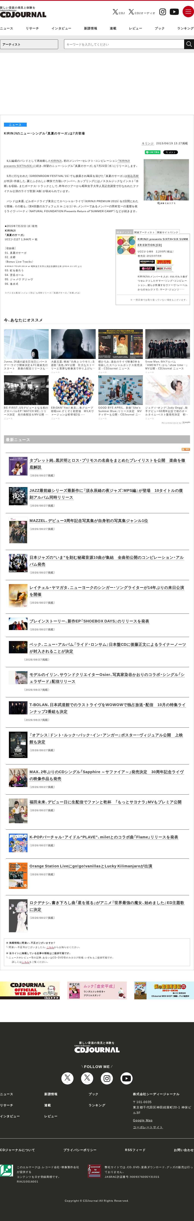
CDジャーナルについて (17, 1149)
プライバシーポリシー (80, 1149)
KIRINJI (56, 160)
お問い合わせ (184, 1149)
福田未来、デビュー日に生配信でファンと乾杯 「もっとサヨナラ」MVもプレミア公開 (106, 801)
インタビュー (62, 28)
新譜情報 (90, 28)
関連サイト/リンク (167, 232)
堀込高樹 (133, 176)
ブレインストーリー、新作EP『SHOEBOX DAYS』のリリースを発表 (89, 621)
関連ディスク (124, 232)
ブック (160, 28)
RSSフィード (135, 1149)
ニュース (6, 28)
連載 (113, 28)
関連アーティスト (144, 232)
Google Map (143, 1120)
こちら (50, 947)
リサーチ (32, 28)
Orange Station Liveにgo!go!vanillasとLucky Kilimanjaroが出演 (91, 866)
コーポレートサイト (148, 1127)
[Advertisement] (97, 86)
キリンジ (148, 143)
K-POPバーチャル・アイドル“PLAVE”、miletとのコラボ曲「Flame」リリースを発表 (104, 837)
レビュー (135, 28)
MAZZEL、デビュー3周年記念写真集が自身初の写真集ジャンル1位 (89, 520)
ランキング (185, 28)
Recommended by (172, 422)
